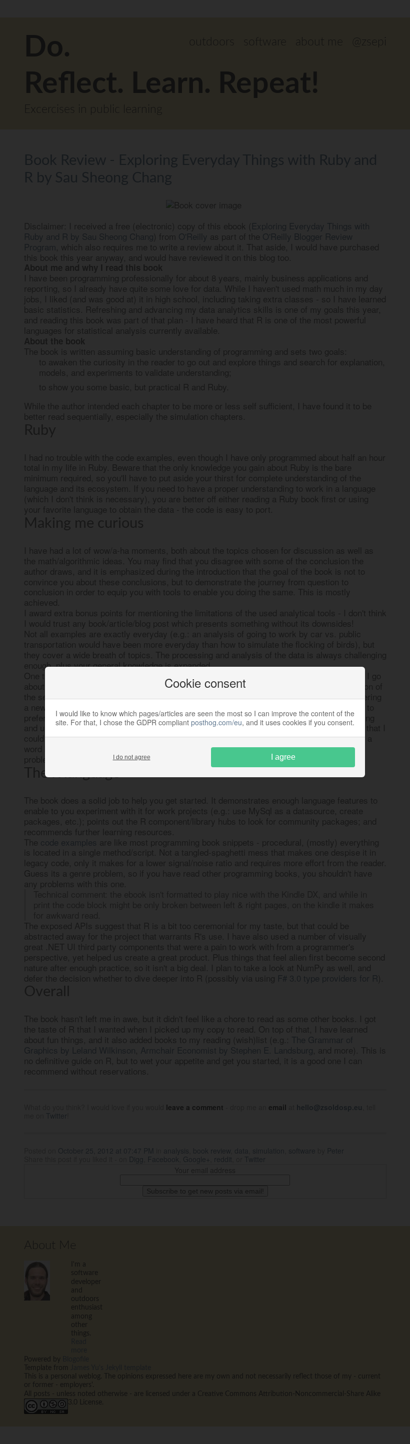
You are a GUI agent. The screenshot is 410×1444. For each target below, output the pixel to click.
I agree (283, 757)
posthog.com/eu (216, 722)
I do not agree (131, 757)
